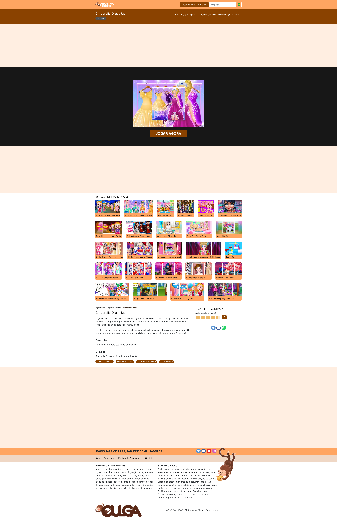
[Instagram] (214, 451)
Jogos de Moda (166, 361)
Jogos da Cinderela (104, 361)
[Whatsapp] (224, 328)
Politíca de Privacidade (129, 458)
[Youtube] (209, 451)
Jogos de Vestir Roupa (146, 361)
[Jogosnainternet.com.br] (104, 4)
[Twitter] (213, 328)
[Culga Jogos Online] (118, 510)
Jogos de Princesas (125, 361)
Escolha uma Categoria (194, 4)
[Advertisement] (168, 45)
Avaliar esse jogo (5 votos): (206, 313)
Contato (149, 458)
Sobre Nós (109, 458)
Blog (97, 458)
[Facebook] (218, 328)
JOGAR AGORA (168, 133)
